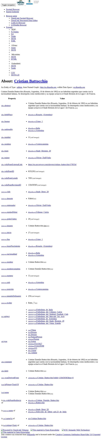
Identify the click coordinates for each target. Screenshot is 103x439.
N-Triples (15, 32)
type (4, 341)
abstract (6, 105)
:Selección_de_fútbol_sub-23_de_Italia (47, 412)
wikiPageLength (9, 178)
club (5, 192)
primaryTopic (10, 425)
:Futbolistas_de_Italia (40, 310)
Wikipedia (31, 434)
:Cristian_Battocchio (40, 384)
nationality (7, 129)
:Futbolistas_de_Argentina (42, 319)
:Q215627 (35, 344)
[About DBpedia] (20, 5)
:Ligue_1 (35, 121)
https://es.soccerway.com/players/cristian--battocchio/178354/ (52, 164)
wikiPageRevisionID (11, 185)
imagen (7, 226)
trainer (5, 158)
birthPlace (6, 115)
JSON (13, 39)
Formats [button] (9, 27)
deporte (7, 198)
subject (5, 316)
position (6, 144)
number (6, 137)
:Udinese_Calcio (38, 212)
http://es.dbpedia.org (48, 87)
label (4, 371)
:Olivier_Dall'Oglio (39, 158)
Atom (13, 48)
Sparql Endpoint (12, 12)
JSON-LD (15, 75)
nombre (7, 262)
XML (13, 41)
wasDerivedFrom (10, 378)
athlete (19, 87)
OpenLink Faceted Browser (22, 18)
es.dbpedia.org (79, 87)
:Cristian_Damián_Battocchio (43, 400)
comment (6, 362)
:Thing (32, 330)
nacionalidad (9, 254)
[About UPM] (33, 5)
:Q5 (32, 348)
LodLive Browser (18, 23)
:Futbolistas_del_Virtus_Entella (44, 323)
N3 (12, 34)
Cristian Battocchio (31, 81)
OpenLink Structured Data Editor (24, 20)
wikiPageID (7, 171)
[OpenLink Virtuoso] (15, 430)
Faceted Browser (12, 9)
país (5, 282)
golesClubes (9, 219)
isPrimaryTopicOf (10, 384)
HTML (14, 59)
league (5, 121)
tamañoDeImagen (11, 296)
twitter (6, 303)
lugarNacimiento (10, 246)
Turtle (13, 36)
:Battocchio (36, 403)
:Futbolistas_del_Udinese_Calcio (45, 312)
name (5, 392)
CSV (13, 73)
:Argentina (36, 130)
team (4, 151)
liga (5, 239)
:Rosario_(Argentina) (40, 115)
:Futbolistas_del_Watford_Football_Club (48, 314)
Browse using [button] (11, 16)
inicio (6, 232)
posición (7, 289)
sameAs (7, 418)
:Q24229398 (36, 346)
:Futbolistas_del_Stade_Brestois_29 (46, 321)
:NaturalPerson (35, 337)
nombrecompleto (10, 269)
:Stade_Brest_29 (38, 192)
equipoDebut (9, 212)
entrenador (8, 205)
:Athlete (32, 353)
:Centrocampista (38, 144)
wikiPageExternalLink (11, 164)
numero (7, 276)
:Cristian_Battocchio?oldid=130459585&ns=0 (50, 378)
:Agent (32, 341)
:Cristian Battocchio (37, 418)
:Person (32, 332)
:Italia (34, 128)
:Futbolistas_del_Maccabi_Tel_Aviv (46, 316)
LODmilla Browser (19, 25)
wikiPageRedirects (12, 400)
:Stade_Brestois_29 (39, 151)
